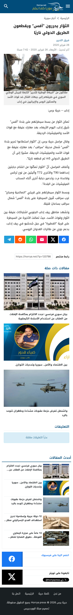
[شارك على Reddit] (20, 239)
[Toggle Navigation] (67, 6)
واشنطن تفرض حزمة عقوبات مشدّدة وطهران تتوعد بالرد (36, 413)
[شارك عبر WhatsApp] (31, 239)
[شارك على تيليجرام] (9, 239)
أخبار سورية (50, 18)
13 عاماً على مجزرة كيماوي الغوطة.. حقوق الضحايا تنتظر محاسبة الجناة (26, 537)
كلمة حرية (43, 593)
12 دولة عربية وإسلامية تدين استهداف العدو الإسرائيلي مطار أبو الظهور (24, 520)
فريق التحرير (62, 40)
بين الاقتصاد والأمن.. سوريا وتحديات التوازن (41, 364)
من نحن (57, 593)
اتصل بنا (16, 593)
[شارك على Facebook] (64, 239)
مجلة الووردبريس (32, 608)
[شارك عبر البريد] (42, 239)
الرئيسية (29, 593)
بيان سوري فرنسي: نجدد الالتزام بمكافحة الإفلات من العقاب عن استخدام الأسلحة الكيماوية (38, 316)
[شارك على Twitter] (53, 239)
